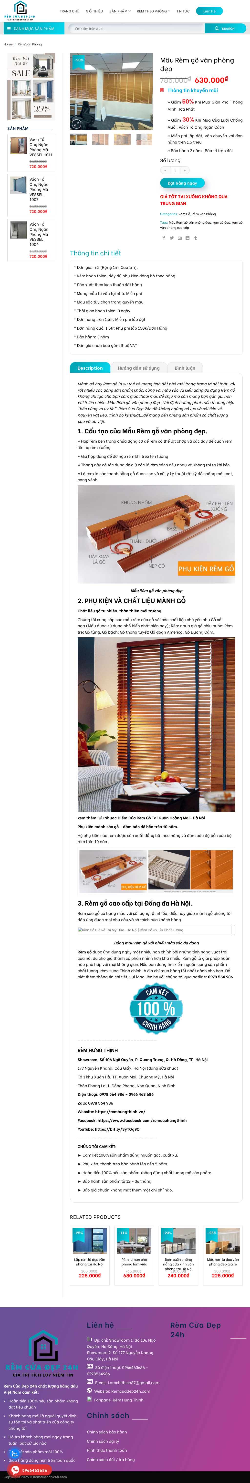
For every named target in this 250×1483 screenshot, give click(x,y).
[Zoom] (76, 124)
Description (90, 367)
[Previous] (77, 91)
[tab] (90, 367)
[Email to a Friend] (180, 238)
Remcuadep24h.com (130, 1391)
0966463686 (133, 1367)
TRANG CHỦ (70, 10)
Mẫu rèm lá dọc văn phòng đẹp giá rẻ (223, 1261)
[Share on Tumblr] (196, 238)
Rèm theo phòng (152, 10)
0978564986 (98, 1373)
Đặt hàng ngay (182, 183)
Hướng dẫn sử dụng (139, 367)
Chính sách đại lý (103, 1441)
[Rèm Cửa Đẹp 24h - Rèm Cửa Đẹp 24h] (28, 11)
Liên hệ (209, 10)
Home (8, 44)
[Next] (145, 91)
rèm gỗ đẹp (221, 222)
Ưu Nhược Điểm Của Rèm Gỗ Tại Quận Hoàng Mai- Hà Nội (152, 817)
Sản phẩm (118, 10)
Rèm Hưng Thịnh (128, 1399)
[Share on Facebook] (164, 238)
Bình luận (185, 367)
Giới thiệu (94, 10)
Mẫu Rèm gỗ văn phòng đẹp (190, 222)
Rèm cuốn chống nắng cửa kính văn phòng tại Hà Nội (178, 1264)
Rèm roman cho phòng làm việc (134, 1261)
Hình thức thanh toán (107, 1450)
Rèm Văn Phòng (30, 44)
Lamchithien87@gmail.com (133, 1382)
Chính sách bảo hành (107, 1431)
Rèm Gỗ (184, 213)
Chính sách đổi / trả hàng (111, 1459)
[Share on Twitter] (172, 238)
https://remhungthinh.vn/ (120, 1111)
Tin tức (183, 10)
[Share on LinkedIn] (187, 238)
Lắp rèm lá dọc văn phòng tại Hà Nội (89, 1261)
